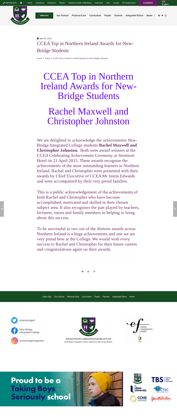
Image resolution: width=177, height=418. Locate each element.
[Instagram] (165, 15)
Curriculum (87, 296)
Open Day (47, 296)
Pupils (97, 296)
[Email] (21, 3)
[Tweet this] (94, 272)
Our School (59, 296)
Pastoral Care (73, 296)
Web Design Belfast (104, 342)
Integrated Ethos (119, 296)
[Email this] (83, 272)
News (132, 296)
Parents (106, 296)
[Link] (20, 15)
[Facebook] (159, 15)
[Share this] (88, 272)
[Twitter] (162, 15)
